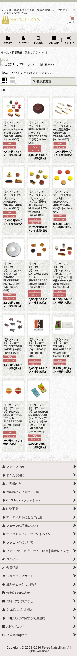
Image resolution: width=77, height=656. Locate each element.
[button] (38, 40)
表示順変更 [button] (43, 81)
